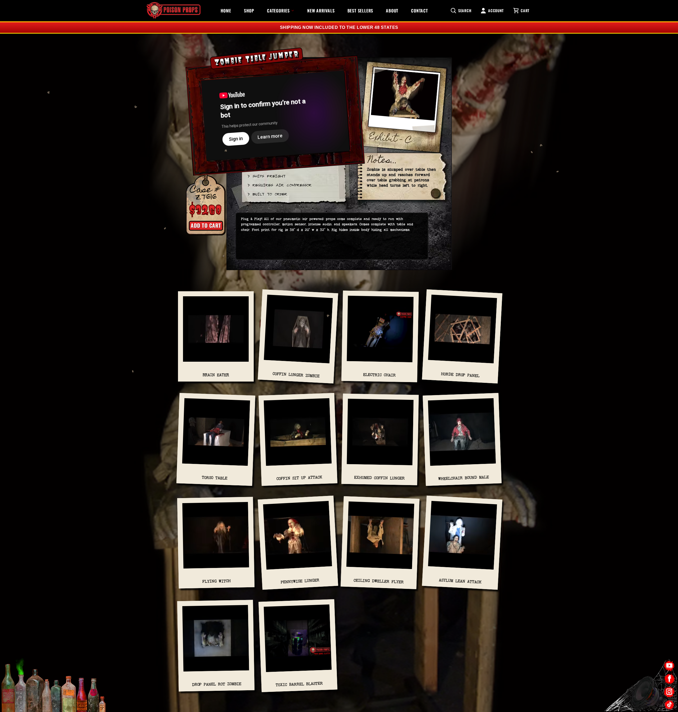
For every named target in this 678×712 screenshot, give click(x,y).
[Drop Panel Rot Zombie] (215, 641)
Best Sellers (360, 10)
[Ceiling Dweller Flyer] (380, 537)
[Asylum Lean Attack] (462, 538)
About (392, 10)
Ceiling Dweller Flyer (379, 581)
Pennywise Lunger (299, 581)
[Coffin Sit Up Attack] (298, 434)
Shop (249, 10)
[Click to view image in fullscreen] (404, 102)
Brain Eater (216, 375)
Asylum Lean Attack (460, 581)
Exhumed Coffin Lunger (379, 478)
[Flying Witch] (215, 538)
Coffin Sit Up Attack (299, 478)
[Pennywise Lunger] (297, 538)
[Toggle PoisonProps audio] (644, 690)
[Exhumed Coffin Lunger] (380, 435)
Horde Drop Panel (460, 374)
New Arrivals (321, 10)
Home (226, 10)
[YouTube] (669, 666)
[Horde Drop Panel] (462, 331)
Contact (419, 10)
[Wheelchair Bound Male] (462, 434)
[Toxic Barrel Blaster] (298, 640)
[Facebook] (669, 679)
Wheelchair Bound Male (463, 478)
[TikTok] (669, 705)
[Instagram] (669, 692)
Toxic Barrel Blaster (299, 684)
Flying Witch (216, 581)
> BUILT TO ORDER (267, 194)
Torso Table (215, 478)
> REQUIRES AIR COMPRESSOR (279, 185)
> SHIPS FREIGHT (266, 176)
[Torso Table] (216, 434)
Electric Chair (379, 374)
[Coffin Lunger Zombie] (298, 331)
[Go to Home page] (173, 10)
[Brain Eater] (216, 331)
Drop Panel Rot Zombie (216, 684)
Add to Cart (206, 225)
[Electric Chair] (380, 332)
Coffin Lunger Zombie (296, 374)
